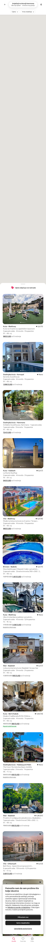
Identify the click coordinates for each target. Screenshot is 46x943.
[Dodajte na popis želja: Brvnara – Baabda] (40, 537)
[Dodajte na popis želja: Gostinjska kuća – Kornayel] (40, 345)
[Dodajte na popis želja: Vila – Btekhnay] (40, 489)
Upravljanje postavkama (23, 929)
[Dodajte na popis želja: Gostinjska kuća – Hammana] (40, 393)
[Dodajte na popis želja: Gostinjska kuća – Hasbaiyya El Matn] (40, 735)
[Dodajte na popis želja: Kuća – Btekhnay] (40, 297)
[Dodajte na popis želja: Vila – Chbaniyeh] (40, 834)
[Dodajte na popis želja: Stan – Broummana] (40, 882)
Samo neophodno (23, 923)
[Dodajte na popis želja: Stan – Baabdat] (40, 636)
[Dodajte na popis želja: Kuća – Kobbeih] (40, 441)
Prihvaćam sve (23, 917)
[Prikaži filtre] (41, 4)
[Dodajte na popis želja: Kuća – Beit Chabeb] (40, 684)
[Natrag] (5, 4)
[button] (7, 336)
